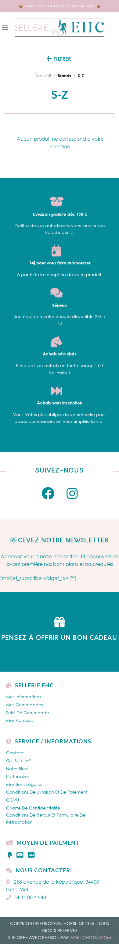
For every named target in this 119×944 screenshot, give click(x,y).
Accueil (43, 75)
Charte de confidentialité (33, 807)
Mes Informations (23, 696)
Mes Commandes (24, 704)
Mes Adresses (19, 720)
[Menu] (5, 27)
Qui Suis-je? (18, 760)
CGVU (12, 799)
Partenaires (17, 776)
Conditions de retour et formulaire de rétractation (45, 818)
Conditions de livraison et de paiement (47, 791)
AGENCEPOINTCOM (90, 937)
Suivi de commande (27, 712)
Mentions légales (24, 784)
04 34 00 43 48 (30, 897)
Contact (15, 752)
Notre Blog (16, 768)
